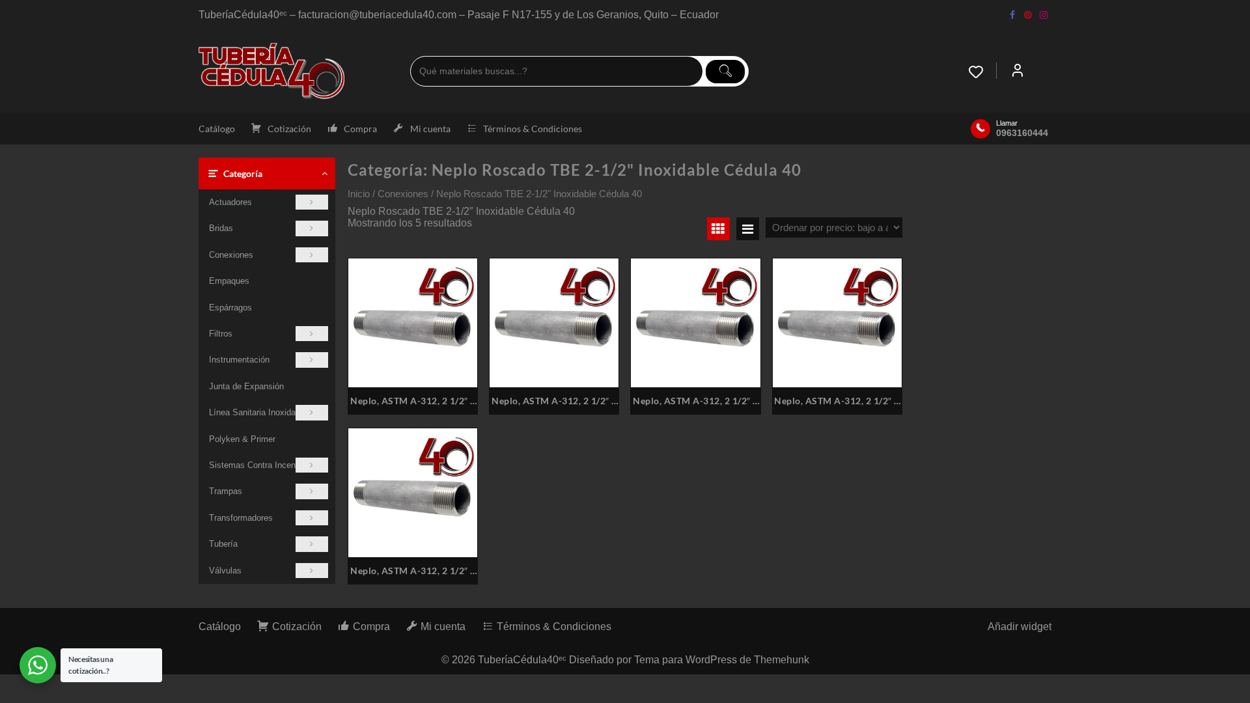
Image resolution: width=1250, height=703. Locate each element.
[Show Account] (1017, 71)
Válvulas (225, 570)
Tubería (223, 544)
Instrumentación (239, 360)
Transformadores (241, 518)
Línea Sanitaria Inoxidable (258, 412)
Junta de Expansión (246, 386)
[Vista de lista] (747, 228)
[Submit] (725, 71)
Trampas (225, 491)
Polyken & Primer (242, 439)
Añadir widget (1019, 626)
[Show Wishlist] (982, 71)
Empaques (229, 281)
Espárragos (230, 307)
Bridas (221, 228)
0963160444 (1022, 133)
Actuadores (230, 202)
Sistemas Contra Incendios (260, 465)
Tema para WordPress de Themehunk (721, 659)
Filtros (220, 333)
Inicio (359, 194)
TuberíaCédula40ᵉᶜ (522, 659)
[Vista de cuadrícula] (718, 228)
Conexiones (231, 255)
